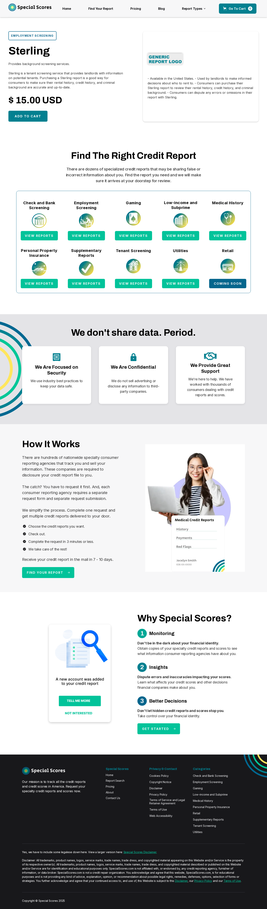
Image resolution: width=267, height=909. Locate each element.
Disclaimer (155, 788)
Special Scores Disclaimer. (140, 852)
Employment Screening (207, 782)
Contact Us (113, 798)
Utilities (197, 832)
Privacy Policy (158, 794)
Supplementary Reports (208, 819)
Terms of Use (158, 809)
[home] (25, 9)
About (110, 792)
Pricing (135, 9)
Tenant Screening (204, 825)
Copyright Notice (160, 782)
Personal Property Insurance (211, 807)
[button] (193, 8)
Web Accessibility (160, 815)
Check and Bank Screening (210, 775)
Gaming (198, 788)
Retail (196, 813)
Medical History (203, 800)
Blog (161, 9)
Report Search (115, 780)
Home (66, 9)
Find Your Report (100, 9)
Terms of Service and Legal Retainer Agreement (167, 801)
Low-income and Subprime (210, 794)
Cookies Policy (159, 775)
